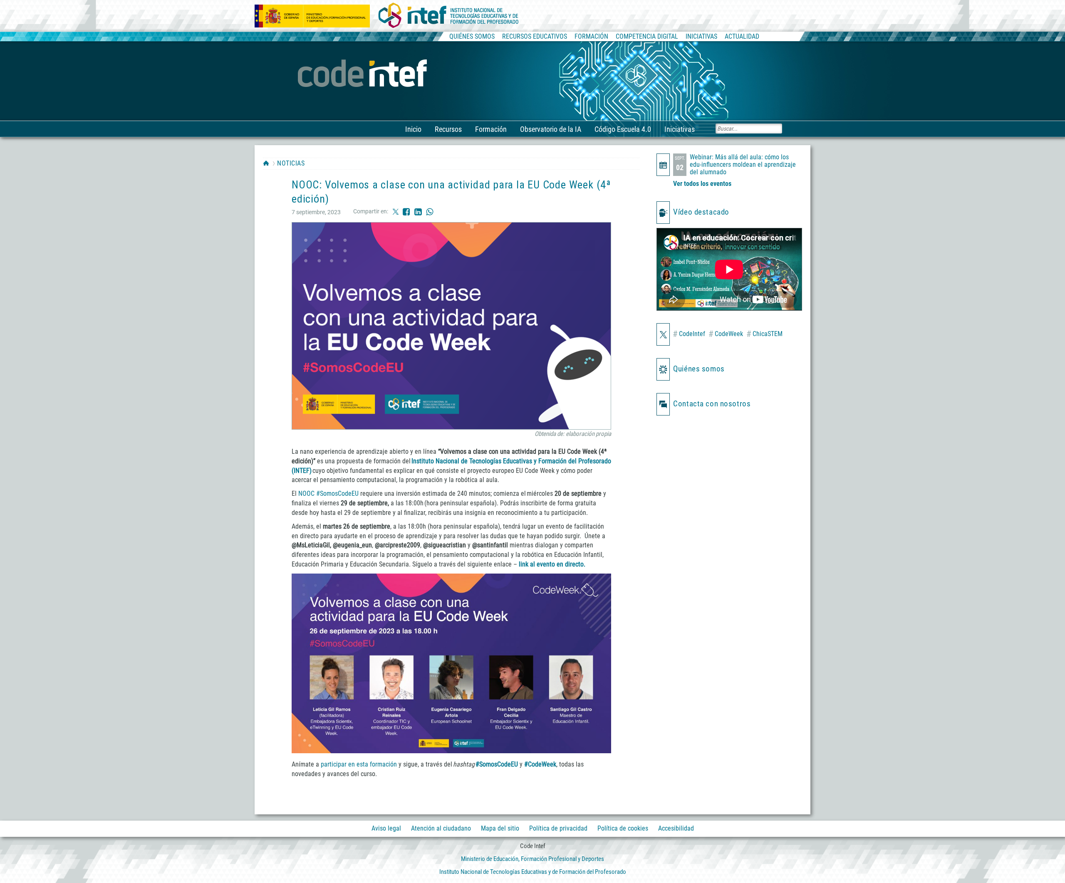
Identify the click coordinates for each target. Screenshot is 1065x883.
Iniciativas (679, 129)
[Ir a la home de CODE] (363, 74)
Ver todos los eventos (702, 184)
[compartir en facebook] (406, 211)
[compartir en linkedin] (418, 211)
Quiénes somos (698, 368)
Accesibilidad (676, 828)
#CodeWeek (540, 764)
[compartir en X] (395, 211)
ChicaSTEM (764, 334)
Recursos (448, 129)
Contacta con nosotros (711, 403)
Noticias (291, 163)
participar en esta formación (359, 764)
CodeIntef (689, 334)
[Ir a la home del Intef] (448, 16)
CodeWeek (725, 334)
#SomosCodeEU (497, 764)
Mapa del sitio (500, 828)
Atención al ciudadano (441, 828)
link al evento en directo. (552, 564)
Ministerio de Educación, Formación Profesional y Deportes (532, 859)
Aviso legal (386, 828)
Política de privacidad (558, 828)
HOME (266, 163)
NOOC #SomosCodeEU (328, 493)
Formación (491, 129)
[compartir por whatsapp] (430, 211)
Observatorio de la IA (550, 129)
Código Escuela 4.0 (622, 129)
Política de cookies (622, 828)
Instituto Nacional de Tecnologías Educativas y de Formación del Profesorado (532, 872)
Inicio (413, 129)
